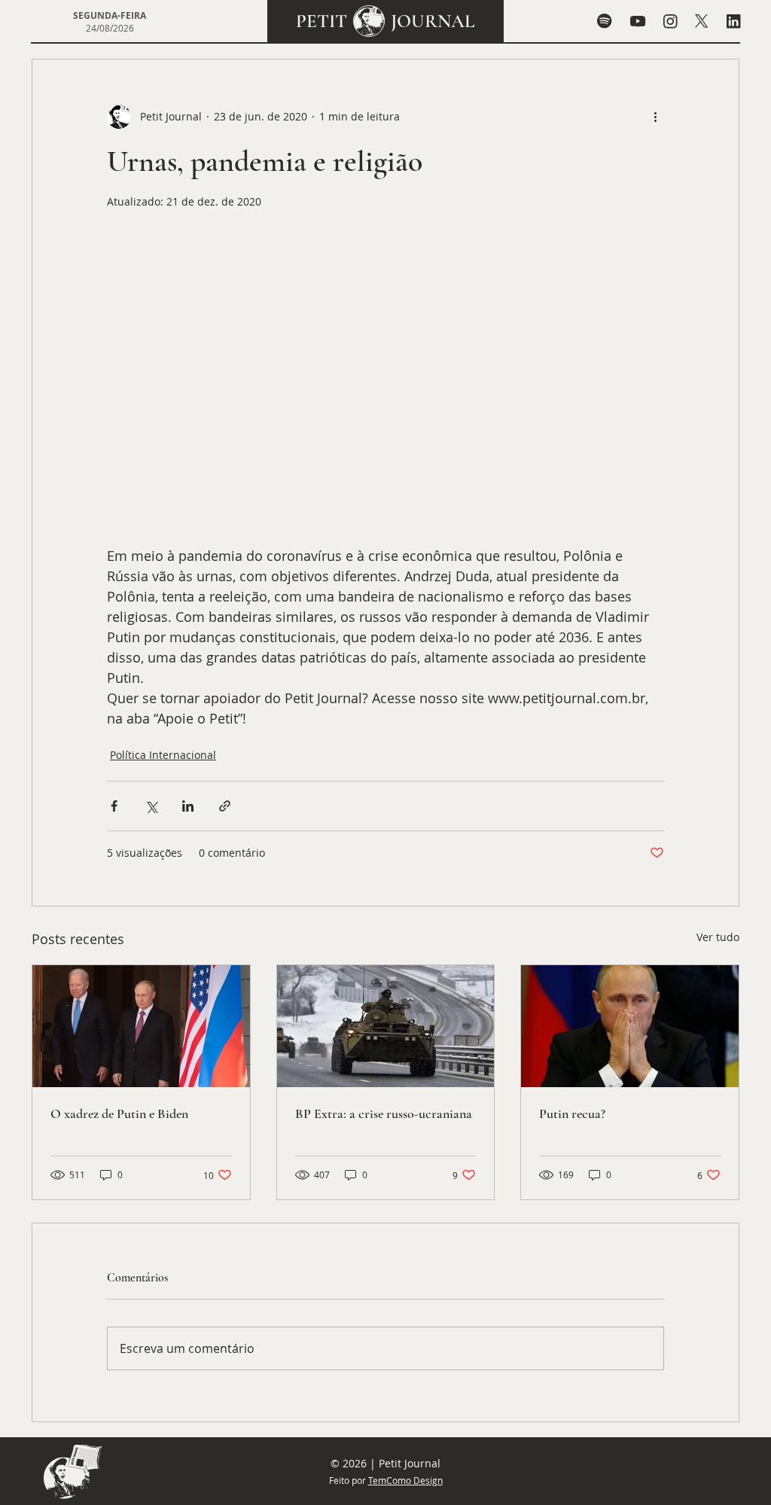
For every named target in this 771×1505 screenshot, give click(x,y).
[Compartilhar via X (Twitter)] (151, 806)
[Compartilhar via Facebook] (114, 806)
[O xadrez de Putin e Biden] (141, 1026)
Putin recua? (572, 1113)
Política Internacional (163, 755)
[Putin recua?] (630, 1026)
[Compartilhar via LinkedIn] (188, 806)
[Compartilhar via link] (225, 806)
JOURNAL (433, 21)
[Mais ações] (655, 117)
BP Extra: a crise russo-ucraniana (383, 1113)
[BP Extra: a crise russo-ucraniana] (386, 1026)
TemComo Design (405, 1480)
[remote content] (385, 395)
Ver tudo (717, 937)
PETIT (321, 21)
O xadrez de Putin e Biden (119, 1113)
